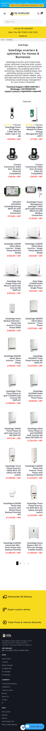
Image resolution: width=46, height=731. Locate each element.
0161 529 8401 (7, 648)
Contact (4, 699)
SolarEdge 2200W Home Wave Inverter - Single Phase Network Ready (12, 248)
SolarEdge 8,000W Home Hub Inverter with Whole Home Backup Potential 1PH (12, 509)
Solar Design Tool (8, 721)
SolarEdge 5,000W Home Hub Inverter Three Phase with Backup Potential (34, 470)
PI (2, 703)
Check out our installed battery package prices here (26, 5)
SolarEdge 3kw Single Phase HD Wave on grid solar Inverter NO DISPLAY (12, 285)
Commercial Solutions (9, 683)
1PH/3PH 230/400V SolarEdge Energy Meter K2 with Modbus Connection (12, 207)
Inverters (5, 662)
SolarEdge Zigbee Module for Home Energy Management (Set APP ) (34, 131)
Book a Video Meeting (9, 724)
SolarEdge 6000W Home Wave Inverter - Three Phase (12, 359)
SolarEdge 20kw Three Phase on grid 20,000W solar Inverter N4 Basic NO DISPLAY (34, 433)
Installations (6, 687)
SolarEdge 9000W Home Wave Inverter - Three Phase (34, 322)
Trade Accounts (7, 690)
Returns (4, 718)
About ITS (5, 696)
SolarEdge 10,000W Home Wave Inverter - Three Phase (35, 394)
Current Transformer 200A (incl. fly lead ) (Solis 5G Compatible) (12, 169)
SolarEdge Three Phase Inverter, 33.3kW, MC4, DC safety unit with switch (34, 507)
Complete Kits (6, 668)
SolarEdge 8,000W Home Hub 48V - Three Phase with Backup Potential (12, 546)
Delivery (5, 715)
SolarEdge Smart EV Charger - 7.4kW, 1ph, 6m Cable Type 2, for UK (13, 131)
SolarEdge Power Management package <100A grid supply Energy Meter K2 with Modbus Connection (34, 208)
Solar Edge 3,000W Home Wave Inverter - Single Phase (35, 284)
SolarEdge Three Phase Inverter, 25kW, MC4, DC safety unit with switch (13, 470)
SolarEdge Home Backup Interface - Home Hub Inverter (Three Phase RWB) (12, 323)
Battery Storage (7, 665)
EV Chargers (6, 671)
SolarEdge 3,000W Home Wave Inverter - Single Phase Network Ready (34, 248)
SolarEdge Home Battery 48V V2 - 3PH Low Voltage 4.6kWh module (35, 546)
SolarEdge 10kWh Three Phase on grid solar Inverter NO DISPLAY (12, 431)
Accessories (6, 675)
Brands (4, 693)
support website (12, 91)
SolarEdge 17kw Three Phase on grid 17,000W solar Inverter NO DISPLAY (12, 395)
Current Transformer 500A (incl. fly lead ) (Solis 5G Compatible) (34, 169)
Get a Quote (6, 712)
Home (2, 39)
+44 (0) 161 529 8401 (23, 28)
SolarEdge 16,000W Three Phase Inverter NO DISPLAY (34, 359)
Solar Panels (6, 659)
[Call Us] (38, 13)
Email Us (23, 36)
